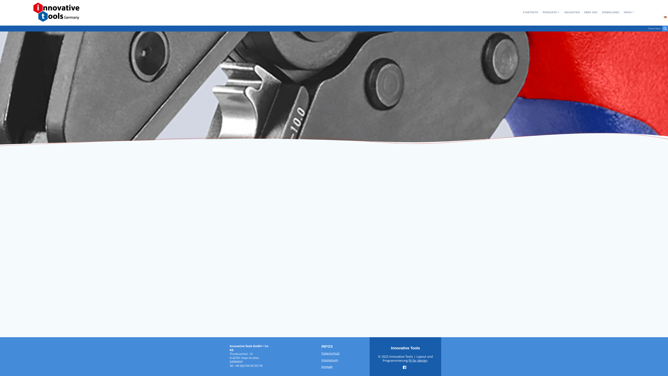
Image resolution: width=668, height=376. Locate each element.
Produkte (550, 12)
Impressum (329, 360)
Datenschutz (330, 353)
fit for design (418, 360)
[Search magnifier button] (665, 28)
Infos (628, 12)
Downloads (610, 12)
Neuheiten (572, 12)
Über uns (591, 12)
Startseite (530, 12)
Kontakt (327, 367)
